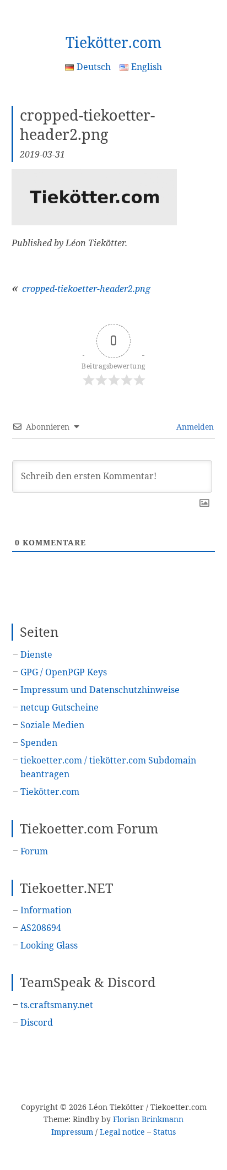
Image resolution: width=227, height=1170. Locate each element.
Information (46, 910)
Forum (34, 851)
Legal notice (122, 1131)
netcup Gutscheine (59, 707)
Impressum (72, 1131)
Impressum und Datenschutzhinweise (100, 690)
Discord (36, 1022)
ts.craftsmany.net (56, 1005)
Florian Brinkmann (148, 1119)
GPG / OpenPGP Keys (63, 672)
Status (164, 1131)
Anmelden (194, 426)
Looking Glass (49, 945)
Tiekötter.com (113, 42)
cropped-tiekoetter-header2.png (86, 289)
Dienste (36, 654)
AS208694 (40, 928)
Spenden (38, 742)
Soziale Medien (52, 725)
